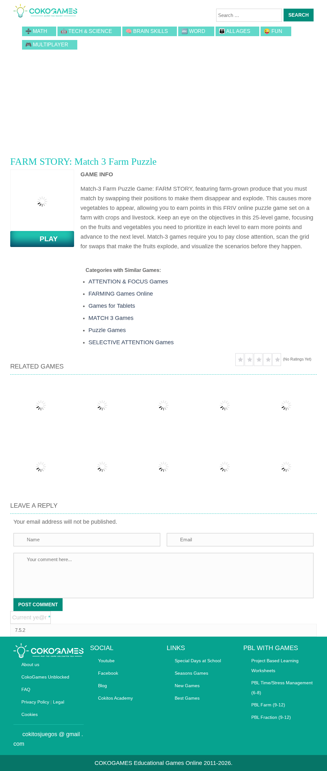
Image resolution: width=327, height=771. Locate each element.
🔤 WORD (193, 31)
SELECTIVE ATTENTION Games (131, 342)
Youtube (106, 660)
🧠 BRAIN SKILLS (146, 31)
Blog (102, 685)
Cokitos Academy (115, 698)
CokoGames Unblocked (45, 677)
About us (30, 664)
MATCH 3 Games (110, 318)
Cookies (29, 714)
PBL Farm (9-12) (268, 704)
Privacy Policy (35, 701)
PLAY (45, 239)
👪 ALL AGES (234, 31)
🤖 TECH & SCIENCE (86, 31)
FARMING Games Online (120, 293)
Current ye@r (31, 617)
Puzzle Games (107, 330)
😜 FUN (273, 31)
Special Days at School (198, 660)
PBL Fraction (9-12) (271, 717)
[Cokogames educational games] (45, 11)
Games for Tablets (111, 306)
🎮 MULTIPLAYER (46, 44)
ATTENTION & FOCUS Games (128, 281)
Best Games (187, 698)
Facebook (108, 673)
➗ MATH (36, 31)
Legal (58, 701)
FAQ (25, 689)
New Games (187, 685)
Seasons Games (191, 673)
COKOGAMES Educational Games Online (148, 763)
